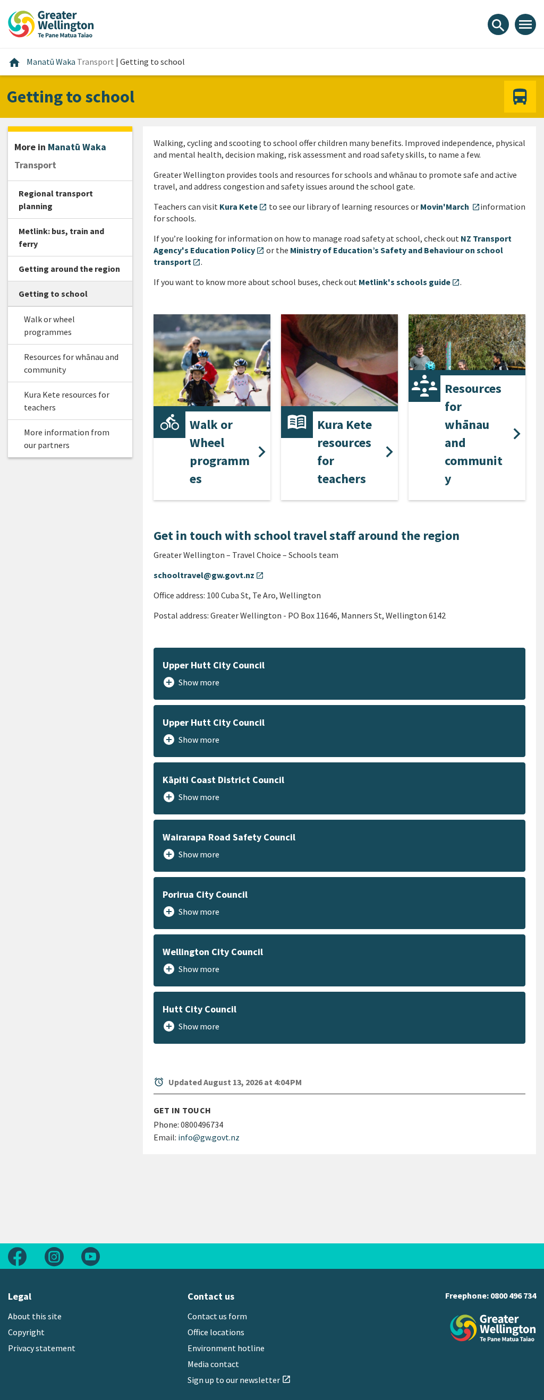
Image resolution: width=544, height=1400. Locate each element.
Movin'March (450, 206)
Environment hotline (226, 1348)
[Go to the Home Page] (493, 1328)
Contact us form (217, 1316)
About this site (35, 1316)
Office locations (216, 1332)
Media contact (213, 1364)
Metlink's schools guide (409, 282)
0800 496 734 (513, 1295)
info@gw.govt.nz (209, 1137)
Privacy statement (41, 1348)
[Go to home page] (51, 23)
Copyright (26, 1332)
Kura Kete (243, 206)
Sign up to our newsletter (239, 1380)
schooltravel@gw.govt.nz (209, 575)
